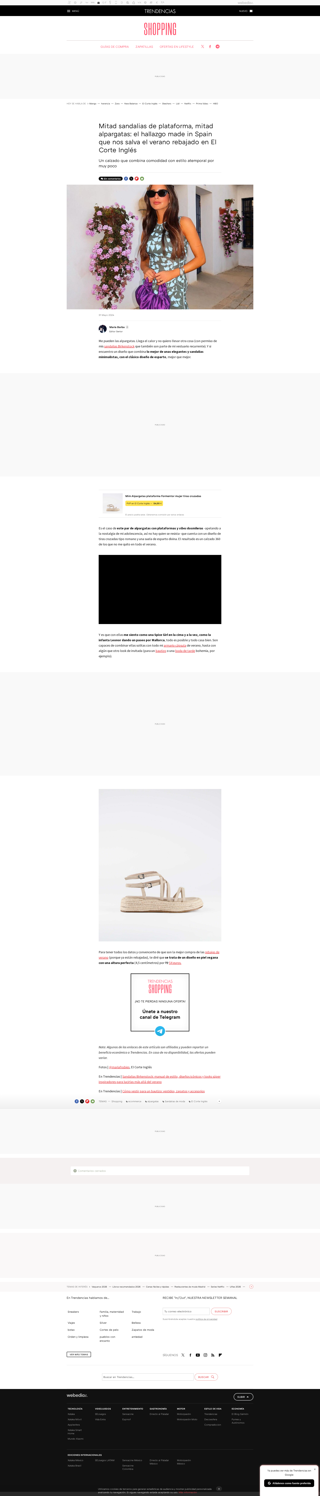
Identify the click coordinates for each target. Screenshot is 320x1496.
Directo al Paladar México (159, 1462)
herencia (105, 103)
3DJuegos (100, 1414)
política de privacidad (206, 1319)
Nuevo (243, 11)
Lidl (178, 103)
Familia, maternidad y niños (112, 1313)
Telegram (218, 47)
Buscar (203, 1376)
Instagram (205, 1354)
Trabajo (136, 1311)
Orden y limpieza (78, 1336)
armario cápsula (175, 645)
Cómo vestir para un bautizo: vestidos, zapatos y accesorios (163, 1091)
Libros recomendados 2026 (126, 1286)
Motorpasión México (184, 1462)
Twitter (202, 47)
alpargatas (153, 1101)
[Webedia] (77, 1395)
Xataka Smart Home (75, 1432)
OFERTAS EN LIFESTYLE (177, 46)
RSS (213, 1354)
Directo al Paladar (159, 1414)
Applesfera (74, 1424)
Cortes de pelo (109, 1329)
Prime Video (202, 103)
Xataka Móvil (75, 1419)
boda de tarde (185, 651)
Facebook (210, 47)
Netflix (187, 103)
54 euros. (175, 963)
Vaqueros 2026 (100, 1286)
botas (71, 1329)
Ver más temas (79, 1354)
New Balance (131, 103)
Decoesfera (210, 1419)
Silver (103, 1322)
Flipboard (137, 179)
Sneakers (73, 1311)
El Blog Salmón (240, 1414)
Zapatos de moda (143, 1329)
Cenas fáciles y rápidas (158, 1286)
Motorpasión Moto (187, 1419)
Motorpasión (184, 1414)
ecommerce (134, 1101)
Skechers (166, 103)
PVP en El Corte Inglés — (144, 503)
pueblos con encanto (107, 1338)
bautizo (161, 651)
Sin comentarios (112, 178)
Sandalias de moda (175, 1101)
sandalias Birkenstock (119, 346)
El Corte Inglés (149, 103)
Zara (117, 103)
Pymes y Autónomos (238, 1421)
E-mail (142, 179)
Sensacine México (132, 1460)
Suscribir (221, 1311)
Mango (92, 103)
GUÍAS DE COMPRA (114, 46)
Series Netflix (218, 1286)
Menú (75, 11)
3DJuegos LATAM (104, 1460)
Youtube (197, 1354)
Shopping (160, 29)
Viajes (71, 1322)
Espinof (126, 1419)
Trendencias (160, 10)
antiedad (137, 1336)
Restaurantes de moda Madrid (190, 1286)
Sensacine (128, 1414)
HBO (215, 103)
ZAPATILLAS (144, 46)
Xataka (71, 1414)
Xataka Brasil (74, 1465)
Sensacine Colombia (128, 1467)
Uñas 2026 (236, 1286)
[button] (118, 327)
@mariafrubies (119, 1067)
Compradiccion (212, 1424)
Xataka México (75, 1460)
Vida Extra (100, 1419)
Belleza (136, 1322)
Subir (241, 1396)
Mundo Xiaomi (76, 1438)
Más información (188, 1492)
